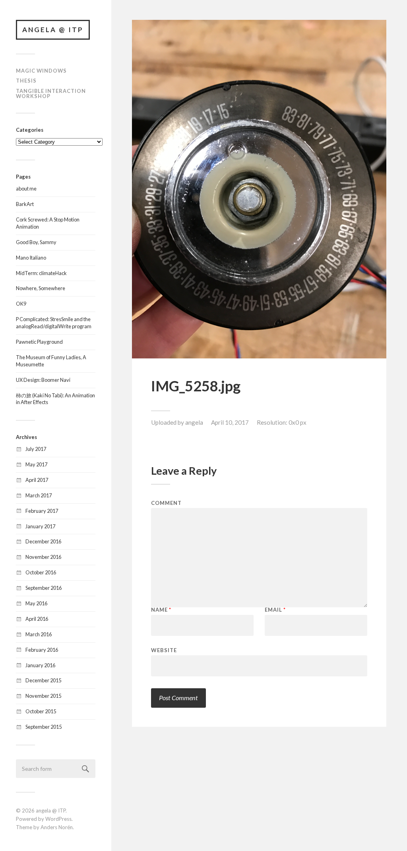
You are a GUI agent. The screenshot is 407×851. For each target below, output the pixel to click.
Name (161, 609)
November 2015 (43, 696)
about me (26, 188)
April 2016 (36, 619)
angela (194, 422)
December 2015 (43, 680)
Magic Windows (41, 70)
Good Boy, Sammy (36, 242)
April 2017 (36, 480)
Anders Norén (57, 827)
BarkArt (25, 204)
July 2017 (35, 449)
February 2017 (41, 511)
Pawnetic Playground (39, 342)
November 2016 (43, 557)
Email (275, 609)
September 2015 (43, 727)
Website (164, 650)
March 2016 (38, 634)
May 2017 (36, 464)
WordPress (58, 819)
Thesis (26, 80)
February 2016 (41, 650)
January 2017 (40, 526)
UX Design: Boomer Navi (43, 380)
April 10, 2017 (230, 422)
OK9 (21, 303)
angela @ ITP (52, 29)
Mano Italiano (31, 257)
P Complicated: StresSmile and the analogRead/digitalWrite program (53, 322)
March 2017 (38, 495)
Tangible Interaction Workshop (51, 93)
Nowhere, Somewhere (40, 288)
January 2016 (40, 665)
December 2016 (43, 541)
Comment (166, 503)
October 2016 (40, 572)
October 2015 (40, 711)
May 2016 (36, 603)
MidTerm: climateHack (41, 273)
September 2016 (43, 588)
